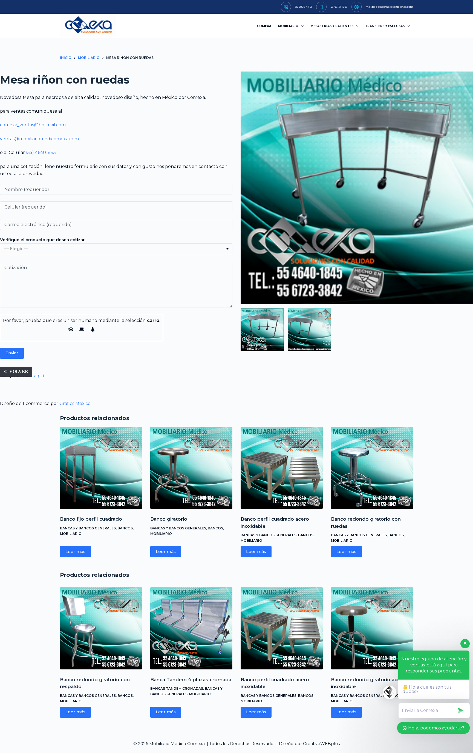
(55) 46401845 (41, 152)
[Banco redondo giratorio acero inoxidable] (372, 628)
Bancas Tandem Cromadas (176, 688)
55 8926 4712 (303, 6)
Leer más (75, 551)
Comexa (264, 26)
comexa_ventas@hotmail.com (33, 124)
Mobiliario (71, 534)
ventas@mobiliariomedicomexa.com (39, 138)
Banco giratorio (168, 519)
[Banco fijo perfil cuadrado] (101, 468)
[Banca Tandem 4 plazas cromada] (191, 628)
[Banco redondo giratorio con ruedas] (372, 468)
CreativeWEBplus (321, 743)
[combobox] (116, 248)
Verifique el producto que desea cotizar (42, 239)
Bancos (125, 528)
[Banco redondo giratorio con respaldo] (101, 628)
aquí (39, 375)
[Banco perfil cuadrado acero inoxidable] (282, 468)
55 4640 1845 (339, 6)
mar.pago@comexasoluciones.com (389, 6)
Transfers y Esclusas (385, 26)
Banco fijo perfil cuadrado (91, 519)
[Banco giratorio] (191, 468)
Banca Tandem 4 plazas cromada (190, 679)
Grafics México (75, 403)
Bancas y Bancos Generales (88, 528)
